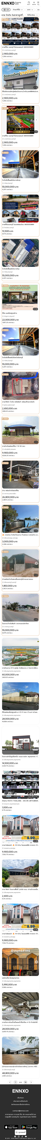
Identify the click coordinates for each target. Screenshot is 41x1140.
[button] (36, 31)
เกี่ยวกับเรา (20, 1098)
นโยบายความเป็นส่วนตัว (20, 1101)
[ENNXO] (8, 3)
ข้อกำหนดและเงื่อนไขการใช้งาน (20, 1104)
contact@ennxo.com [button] (21, 1111)
